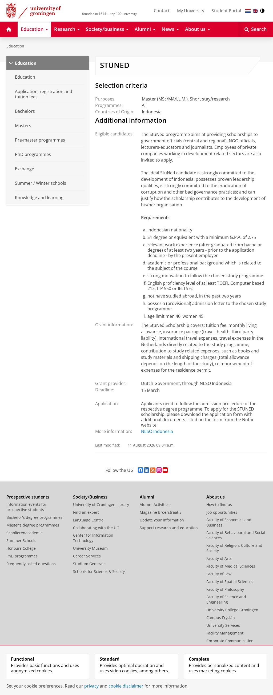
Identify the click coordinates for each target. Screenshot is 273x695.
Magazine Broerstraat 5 (161, 512)
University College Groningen (232, 609)
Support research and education (169, 527)
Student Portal (226, 11)
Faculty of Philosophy (225, 589)
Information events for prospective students (26, 507)
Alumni (147, 497)
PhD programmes (22, 556)
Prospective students (27, 497)
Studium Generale (89, 563)
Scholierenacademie (24, 532)
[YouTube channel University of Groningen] (165, 470)
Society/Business (90, 497)
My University (190, 11)
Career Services (87, 556)
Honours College (21, 548)
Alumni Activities (155, 504)
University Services (223, 625)
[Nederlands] (248, 11)
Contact (162, 11)
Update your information (162, 520)
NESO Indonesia (157, 431)
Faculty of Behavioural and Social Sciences (235, 535)
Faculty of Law (218, 573)
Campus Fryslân (220, 617)
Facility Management (224, 633)
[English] (255, 11)
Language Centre (88, 520)
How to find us (219, 504)
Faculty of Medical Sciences (230, 566)
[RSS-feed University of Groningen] (152, 470)
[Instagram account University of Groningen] (159, 470)
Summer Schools (21, 540)
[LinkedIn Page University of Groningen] (146, 470)
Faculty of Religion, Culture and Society (234, 548)
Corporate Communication (230, 640)
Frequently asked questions (31, 563)
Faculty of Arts (219, 558)
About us (215, 497)
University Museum (90, 548)
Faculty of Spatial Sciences (229, 581)
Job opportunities (221, 512)
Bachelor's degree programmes (34, 517)
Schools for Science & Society (99, 571)
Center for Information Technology (93, 538)
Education (15, 46)
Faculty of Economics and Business (228, 522)
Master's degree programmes (32, 525)
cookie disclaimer (126, 686)
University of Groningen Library (101, 504)
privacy (91, 686)
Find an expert (86, 512)
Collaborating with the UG (96, 527)
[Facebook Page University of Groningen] (140, 470)
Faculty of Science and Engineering (226, 599)
